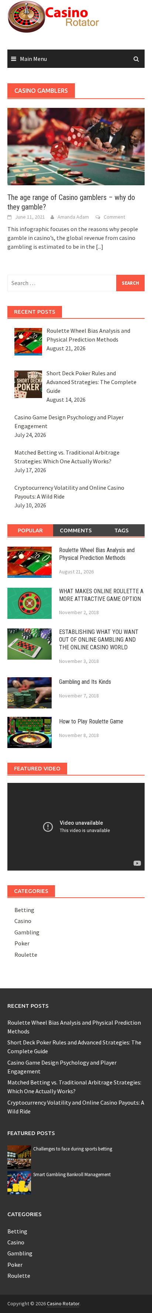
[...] (99, 246)
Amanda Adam (73, 217)
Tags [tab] (121, 530)
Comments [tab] (76, 530)
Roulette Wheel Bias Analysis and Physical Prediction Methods (97, 554)
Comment (114, 217)
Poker (22, 943)
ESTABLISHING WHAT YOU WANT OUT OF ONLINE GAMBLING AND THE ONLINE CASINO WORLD (98, 639)
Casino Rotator (63, 1303)
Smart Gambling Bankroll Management (72, 1174)
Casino (22, 920)
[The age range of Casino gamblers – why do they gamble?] (76, 145)
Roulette (25, 954)
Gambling (26, 932)
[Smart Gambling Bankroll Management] (19, 1182)
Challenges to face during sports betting (72, 1149)
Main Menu (33, 58)
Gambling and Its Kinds (85, 681)
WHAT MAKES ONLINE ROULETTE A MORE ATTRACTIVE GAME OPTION (101, 595)
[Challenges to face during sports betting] (19, 1156)
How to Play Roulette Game (91, 721)
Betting (24, 909)
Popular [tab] (30, 530)
